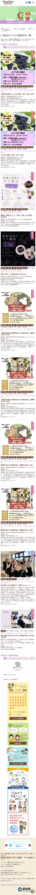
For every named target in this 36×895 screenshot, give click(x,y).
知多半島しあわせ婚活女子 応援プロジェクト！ (15, 585)
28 (23, 705)
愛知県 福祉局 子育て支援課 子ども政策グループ (16, 872)
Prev (6, 845)
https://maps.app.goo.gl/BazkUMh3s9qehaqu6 (12, 278)
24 (13, 705)
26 (18, 705)
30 (10, 708)
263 (31, 47)
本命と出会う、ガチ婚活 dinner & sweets (13, 274)
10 (24, 47)
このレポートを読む (18, 764)
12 (18, 700)
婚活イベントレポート (10, 675)
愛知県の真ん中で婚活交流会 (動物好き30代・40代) (17, 530)
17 (13, 702)
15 (25, 700)
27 (20, 705)
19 (18, 702)
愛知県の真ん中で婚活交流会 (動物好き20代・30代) (17, 465)
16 (10, 702)
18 (15, 702)
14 (23, 700)
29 (25, 705)
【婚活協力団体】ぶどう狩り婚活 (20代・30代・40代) (17, 94)
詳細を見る (18, 743)
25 (15, 705)
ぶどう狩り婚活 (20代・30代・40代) (12, 155)
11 (27, 47)
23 (10, 705)
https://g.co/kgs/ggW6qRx (7, 642)
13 (20, 700)
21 (23, 702)
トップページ (6, 28)
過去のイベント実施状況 (19, 28)
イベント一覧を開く (18, 718)
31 (13, 708)
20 (20, 702)
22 (25, 702)
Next (29, 845)
